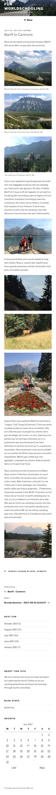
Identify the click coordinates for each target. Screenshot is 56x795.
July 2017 (9, 635)
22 (42, 751)
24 (7, 756)
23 (49, 751)
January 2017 (11, 647)
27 (28, 756)
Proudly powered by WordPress (18, 788)
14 (35, 745)
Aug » (42, 767)
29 (42, 756)
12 (21, 745)
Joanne (27, 30)
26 (21, 756)
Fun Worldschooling (23, 6)
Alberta (42, 571)
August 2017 (10, 629)
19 (21, 751)
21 (35, 751)
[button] (28, 68)
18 (14, 751)
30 (49, 756)
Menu (29, 20)
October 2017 (11, 623)
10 (7, 745)
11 (14, 745)
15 (42, 745)
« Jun (13, 767)
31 (7, 762)
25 (14, 756)
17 (7, 751)
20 (28, 751)
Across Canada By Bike (22, 571)
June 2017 (9, 641)
